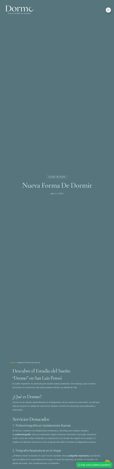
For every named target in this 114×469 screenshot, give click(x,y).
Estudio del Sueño (57, 176)
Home (13, 362)
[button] (108, 10)
